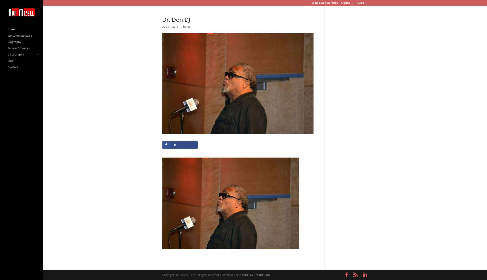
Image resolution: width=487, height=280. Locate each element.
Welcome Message (20, 35)
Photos (185, 26)
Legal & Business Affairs (325, 3)
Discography (16, 54)
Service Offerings (19, 48)
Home (11, 29)
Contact (13, 67)
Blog (11, 61)
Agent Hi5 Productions (255, 275)
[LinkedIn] (364, 275)
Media (360, 3)
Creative (345, 3)
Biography (14, 42)
